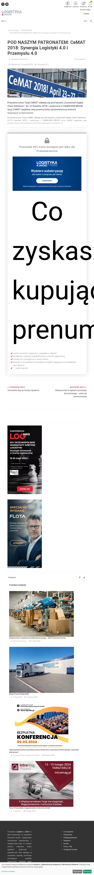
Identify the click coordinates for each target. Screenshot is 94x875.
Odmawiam (77, 871)
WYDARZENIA (27, 30)
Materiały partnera (20, 641)
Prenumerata (68, 835)
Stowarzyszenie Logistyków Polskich (26, 755)
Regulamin (67, 841)
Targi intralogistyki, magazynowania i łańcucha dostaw (29, 808)
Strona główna (13, 30)
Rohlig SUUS (17, 697)
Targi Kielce (17, 811)
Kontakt (66, 843)
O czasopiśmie (68, 832)
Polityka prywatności (70, 838)
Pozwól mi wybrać (8, 871)
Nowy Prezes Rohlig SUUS (19, 694)
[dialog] (47, 868)
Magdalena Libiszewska (20, 59)
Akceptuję (87, 871)
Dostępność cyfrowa (70, 849)
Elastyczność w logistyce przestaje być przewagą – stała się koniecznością (37, 638)
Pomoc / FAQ (68, 846)
